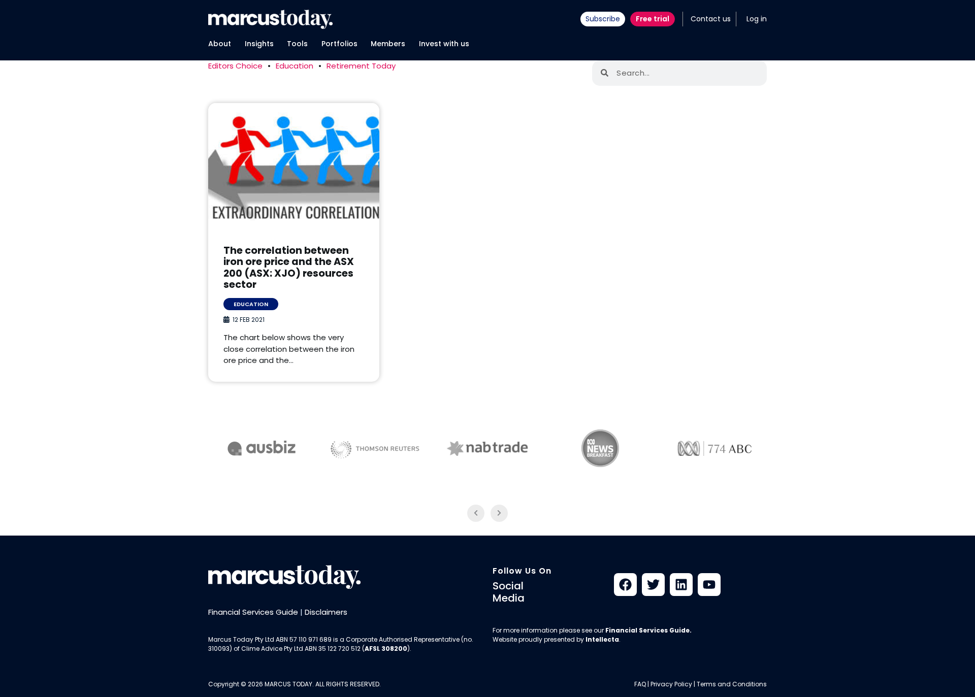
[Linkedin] (681, 584)
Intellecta (602, 639)
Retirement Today (361, 65)
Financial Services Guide (253, 612)
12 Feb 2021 (249, 319)
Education (294, 65)
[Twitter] (653, 584)
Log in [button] (756, 19)
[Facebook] (625, 584)
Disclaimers (326, 612)
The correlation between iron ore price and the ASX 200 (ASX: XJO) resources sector (288, 267)
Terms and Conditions (732, 684)
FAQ (640, 684)
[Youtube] (709, 584)
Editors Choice (235, 65)
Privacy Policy (671, 684)
